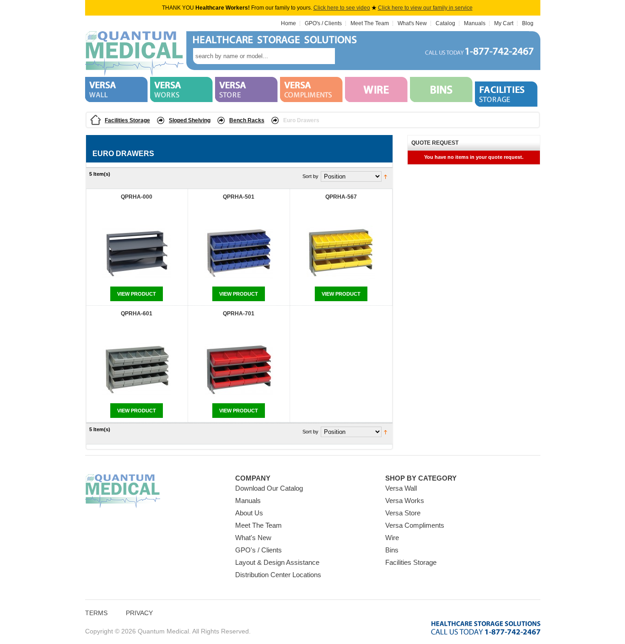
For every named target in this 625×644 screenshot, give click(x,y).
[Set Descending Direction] (385, 176)
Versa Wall (401, 488)
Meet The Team (369, 23)
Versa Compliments (414, 525)
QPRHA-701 (238, 313)
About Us (249, 513)
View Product (136, 294)
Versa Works (404, 500)
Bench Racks (246, 120)
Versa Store (402, 513)
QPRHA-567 (341, 197)
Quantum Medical (122, 491)
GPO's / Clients (323, 23)
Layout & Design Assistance (277, 562)
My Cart (503, 23)
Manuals (474, 23)
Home (288, 23)
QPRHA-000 (136, 197)
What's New (412, 23)
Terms (96, 613)
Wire (392, 537)
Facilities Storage (127, 120)
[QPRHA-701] (239, 370)
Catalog (445, 23)
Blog (527, 23)
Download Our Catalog (269, 488)
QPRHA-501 (238, 197)
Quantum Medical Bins (134, 54)
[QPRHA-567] (341, 254)
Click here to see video (341, 8)
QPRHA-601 (136, 313)
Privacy (139, 613)
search (348, 56)
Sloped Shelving (189, 120)
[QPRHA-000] (137, 254)
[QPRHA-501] (239, 254)
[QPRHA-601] (137, 370)
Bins (392, 550)
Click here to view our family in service (425, 8)
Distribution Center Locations (278, 575)
